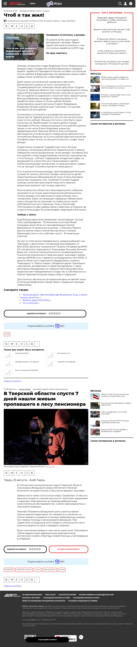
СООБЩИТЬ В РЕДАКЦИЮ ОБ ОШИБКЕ (82, 601)
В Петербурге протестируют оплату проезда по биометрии (116, 113)
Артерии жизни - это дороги (27, 362)
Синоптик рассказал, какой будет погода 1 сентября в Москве (115, 104)
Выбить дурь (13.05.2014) (36, 300)
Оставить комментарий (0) (69, 549)
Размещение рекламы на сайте (56, 598)
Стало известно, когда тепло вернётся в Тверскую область (112, 52)
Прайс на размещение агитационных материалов (43, 601)
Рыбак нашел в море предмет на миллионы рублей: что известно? (115, 78)
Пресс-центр (50, 595)
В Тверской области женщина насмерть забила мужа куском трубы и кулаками (112, 41)
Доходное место (22, 353)
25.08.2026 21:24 (10, 389)
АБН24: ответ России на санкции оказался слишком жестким (115, 395)
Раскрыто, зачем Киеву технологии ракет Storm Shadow (115, 96)
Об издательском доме (32, 595)
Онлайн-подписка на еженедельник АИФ (96, 595)
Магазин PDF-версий (67, 595)
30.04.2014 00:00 (10, 11)
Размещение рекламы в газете (86, 598)
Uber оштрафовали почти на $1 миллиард (114, 413)
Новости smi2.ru (13, 381)
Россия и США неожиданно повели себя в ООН (116, 404)
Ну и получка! (30, 303)
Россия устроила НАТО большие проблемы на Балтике (115, 422)
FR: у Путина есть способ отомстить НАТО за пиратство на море (116, 87)
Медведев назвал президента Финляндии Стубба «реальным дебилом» (112, 20)
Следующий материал (47, 640)
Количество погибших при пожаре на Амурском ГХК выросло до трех (111, 62)
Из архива (50, 467)
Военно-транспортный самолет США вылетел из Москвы (112, 30)
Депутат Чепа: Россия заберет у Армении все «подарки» (114, 430)
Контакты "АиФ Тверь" (31, 598)
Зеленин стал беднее (66, 362)
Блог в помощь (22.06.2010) (26, 370)
